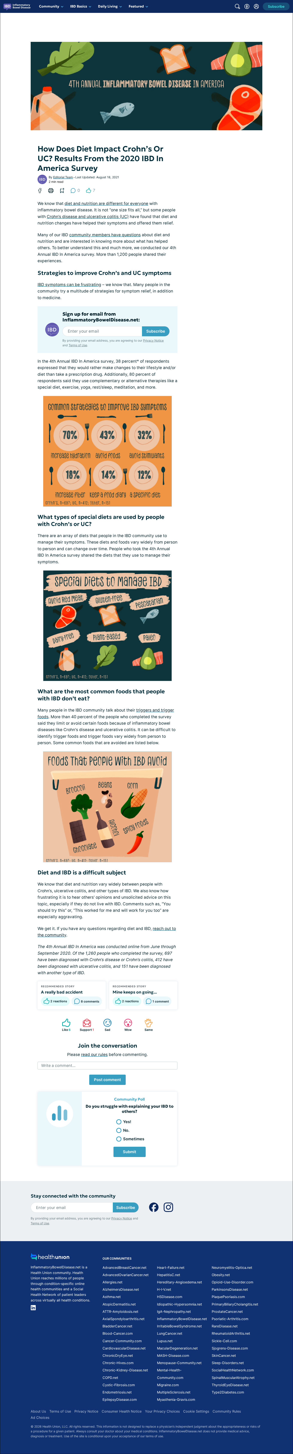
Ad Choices (40, 1417)
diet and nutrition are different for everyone (106, 203)
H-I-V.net (164, 1289)
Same (146, 1024)
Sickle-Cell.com (224, 1341)
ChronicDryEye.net (118, 1355)
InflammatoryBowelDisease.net (182, 1319)
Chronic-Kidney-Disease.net (125, 1370)
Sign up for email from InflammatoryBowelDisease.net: (101, 317)
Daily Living (108, 6)
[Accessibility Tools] (247, 6)
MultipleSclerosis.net (173, 1392)
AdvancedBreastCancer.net (124, 1267)
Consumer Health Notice (122, 1411)
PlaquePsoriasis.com (228, 1297)
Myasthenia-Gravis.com (176, 1399)
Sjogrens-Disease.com (230, 1348)
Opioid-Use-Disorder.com (232, 1282)
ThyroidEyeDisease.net (230, 1385)
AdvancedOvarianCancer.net (126, 1275)
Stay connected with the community (73, 1196)
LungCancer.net (169, 1333)
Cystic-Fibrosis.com (119, 1385)
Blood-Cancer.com (118, 1333)
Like (64, 1024)
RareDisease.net (225, 1326)
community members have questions (105, 234)
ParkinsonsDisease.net (230, 1289)
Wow (125, 1024)
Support (86, 1024)
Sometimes (133, 1139)
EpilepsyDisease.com (120, 1399)
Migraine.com (168, 1385)
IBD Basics (78, 6)
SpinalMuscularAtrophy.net (233, 1377)
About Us (38, 1411)
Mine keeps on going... (135, 992)
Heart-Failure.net (170, 1267)
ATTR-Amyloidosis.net (120, 1311)
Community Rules (227, 1411)
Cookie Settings (196, 1411)
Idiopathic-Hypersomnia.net (179, 1304)
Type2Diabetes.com (228, 1392)
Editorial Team (63, 177)
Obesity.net (221, 1275)
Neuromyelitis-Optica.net (232, 1267)
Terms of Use (78, 345)
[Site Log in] (256, 6)
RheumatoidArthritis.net (231, 1333)
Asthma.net (112, 1297)
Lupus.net (165, 1341)
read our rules (94, 1054)
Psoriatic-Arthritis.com (230, 1319)
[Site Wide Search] (237, 6)
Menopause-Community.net (179, 1363)
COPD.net (110, 1377)
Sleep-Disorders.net (228, 1363)
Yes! (127, 1121)
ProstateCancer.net (227, 1311)
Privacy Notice (153, 340)
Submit (129, 1152)
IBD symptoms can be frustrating (69, 284)
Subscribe (155, 331)
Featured (136, 6)
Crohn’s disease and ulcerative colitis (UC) (88, 216)
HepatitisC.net (168, 1275)
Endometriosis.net (117, 1392)
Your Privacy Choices (162, 1411)
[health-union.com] (50, 1258)
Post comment (107, 1079)
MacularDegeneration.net (177, 1348)
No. (126, 1130)
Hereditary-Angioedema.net (179, 1282)
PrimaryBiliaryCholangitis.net (235, 1304)
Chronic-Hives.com (118, 1363)
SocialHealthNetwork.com (233, 1370)
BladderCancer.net (117, 1326)
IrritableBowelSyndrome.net (179, 1326)
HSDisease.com (169, 1297)
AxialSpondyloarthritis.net (124, 1319)
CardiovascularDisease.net (124, 1348)
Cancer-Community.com (122, 1341)
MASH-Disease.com (173, 1355)
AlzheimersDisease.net (121, 1289)
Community (49, 6)
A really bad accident (62, 992)
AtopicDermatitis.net (119, 1304)
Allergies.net (112, 1282)
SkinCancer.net (224, 1355)
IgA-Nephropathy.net (174, 1311)
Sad (104, 1024)
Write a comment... (58, 1065)
